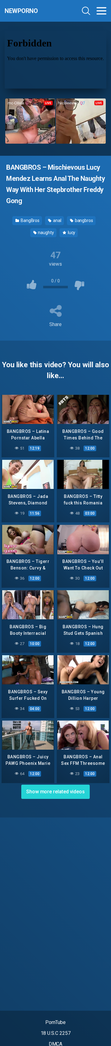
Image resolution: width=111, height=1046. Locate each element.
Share (55, 324)
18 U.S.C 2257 (56, 1033)
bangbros (83, 220)
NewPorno (21, 10)
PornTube (55, 1022)
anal (56, 220)
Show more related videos (55, 792)
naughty (45, 232)
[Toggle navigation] (101, 11)
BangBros (29, 220)
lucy (71, 232)
